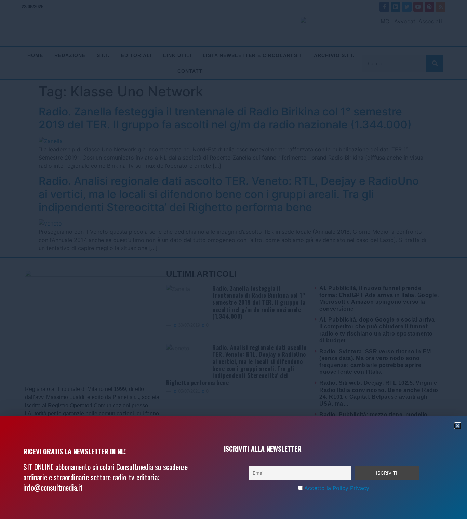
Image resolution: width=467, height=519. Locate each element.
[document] (233, 259)
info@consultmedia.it (53, 487)
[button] (457, 425)
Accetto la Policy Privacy (336, 487)
